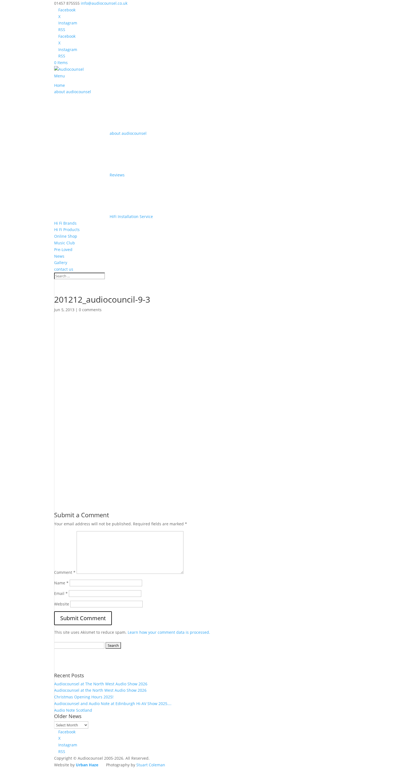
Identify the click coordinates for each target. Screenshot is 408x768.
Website (61, 604)
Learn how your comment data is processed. (169, 632)
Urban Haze (87, 764)
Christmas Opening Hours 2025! (84, 696)
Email (61, 593)
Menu (59, 75)
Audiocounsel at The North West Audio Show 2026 (100, 683)
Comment (64, 572)
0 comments (90, 309)
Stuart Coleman (150, 764)
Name (61, 582)
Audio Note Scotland (73, 710)
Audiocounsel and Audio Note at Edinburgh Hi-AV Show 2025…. (113, 703)
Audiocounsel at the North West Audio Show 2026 (100, 690)
